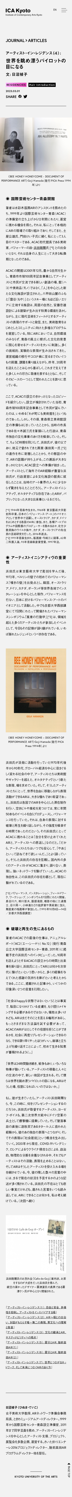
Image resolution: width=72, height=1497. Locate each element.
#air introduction (42, 85)
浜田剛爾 (40, 248)
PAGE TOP (69, 1471)
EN (55, 9)
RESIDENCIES (16, 85)
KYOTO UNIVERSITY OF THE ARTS (36, 1476)
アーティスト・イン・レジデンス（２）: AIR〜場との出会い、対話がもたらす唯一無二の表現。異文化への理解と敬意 (36, 1322)
